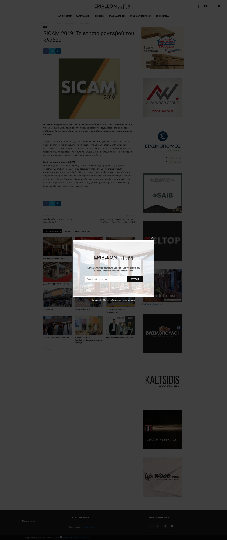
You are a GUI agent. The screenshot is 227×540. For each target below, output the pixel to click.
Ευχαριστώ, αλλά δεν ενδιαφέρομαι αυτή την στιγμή (113, 300)
